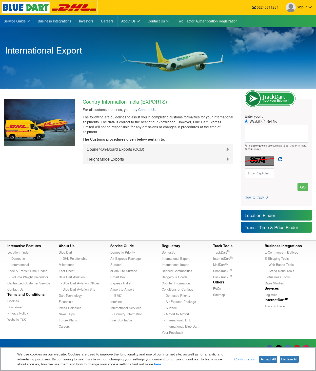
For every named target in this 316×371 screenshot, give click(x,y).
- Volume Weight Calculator (27, 277)
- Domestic (16, 258)
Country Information (176, 283)
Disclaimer (14, 307)
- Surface (169, 307)
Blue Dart (65, 252)
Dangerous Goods (174, 277)
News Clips (67, 314)
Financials (66, 301)
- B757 (116, 295)
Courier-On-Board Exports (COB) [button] (115, 149)
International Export (176, 258)
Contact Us (147, 109)
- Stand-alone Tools (279, 270)
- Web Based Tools (279, 264)
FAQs (217, 288)
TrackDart (221, 252)
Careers (64, 326)
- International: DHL (176, 320)
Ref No (271, 121)
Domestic (168, 252)
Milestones (66, 264)
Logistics (271, 294)
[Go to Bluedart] (49, 7)
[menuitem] (17, 21)
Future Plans (68, 320)
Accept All (268, 359)
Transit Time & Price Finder (271, 227)
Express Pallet (120, 283)
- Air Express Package (179, 301)
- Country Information (126, 314)
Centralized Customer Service (28, 283)
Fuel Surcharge (121, 320)
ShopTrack (222, 270)
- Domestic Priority (176, 295)
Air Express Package (125, 258)
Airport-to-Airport (122, 289)
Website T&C (16, 319)
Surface (115, 264)
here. (158, 364)
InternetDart (223, 258)
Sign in (302, 6)
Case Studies (274, 283)
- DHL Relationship (73, 258)
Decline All (289, 359)
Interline (116, 301)
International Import (175, 264)
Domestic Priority (122, 252)
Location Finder (260, 215)
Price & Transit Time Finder (27, 270)
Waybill (255, 121)
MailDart (220, 264)
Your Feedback (172, 332)
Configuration (244, 359)
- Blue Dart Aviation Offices (79, 283)
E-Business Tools (277, 277)
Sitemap (219, 294)
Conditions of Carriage (177, 289)
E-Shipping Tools (277, 258)
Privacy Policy (17, 313)
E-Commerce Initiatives (281, 252)
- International (18, 264)
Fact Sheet (67, 270)
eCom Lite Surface (123, 270)
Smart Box (118, 277)
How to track (255, 197)
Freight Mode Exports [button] (105, 159)
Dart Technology (70, 295)
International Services (125, 307)
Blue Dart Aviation (72, 277)
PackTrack (222, 277)
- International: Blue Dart (180, 326)
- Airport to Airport (175, 314)
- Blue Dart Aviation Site (77, 289)
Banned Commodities (177, 270)
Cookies (13, 300)
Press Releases (70, 307)
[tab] (158, 149)
